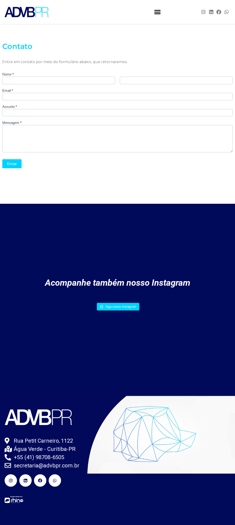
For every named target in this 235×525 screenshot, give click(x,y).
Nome (8, 74)
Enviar (12, 164)
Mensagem (12, 123)
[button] (157, 12)
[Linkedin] (211, 12)
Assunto (9, 107)
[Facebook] (219, 12)
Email (7, 90)
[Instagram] (203, 12)
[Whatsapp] (226, 12)
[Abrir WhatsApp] (223, 513)
